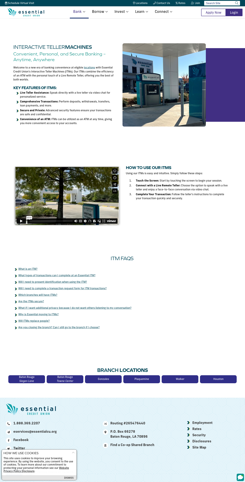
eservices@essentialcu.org (35, 432)
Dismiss (69, 478)
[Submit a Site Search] (236, 3)
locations (89, 67)
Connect (162, 12)
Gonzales (103, 379)
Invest (119, 12)
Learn (139, 12)
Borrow (98, 12)
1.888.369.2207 (26, 423)
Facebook (21, 440)
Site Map (199, 447)
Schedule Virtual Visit (20, 3)
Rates (197, 429)
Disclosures (201, 441)
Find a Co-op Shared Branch (132, 445)
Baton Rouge (26, 379)
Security (199, 435)
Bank (77, 12)
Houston (218, 379)
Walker (180, 379)
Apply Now (213, 12)
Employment (202, 423)
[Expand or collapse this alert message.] (73, 452)
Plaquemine (141, 379)
